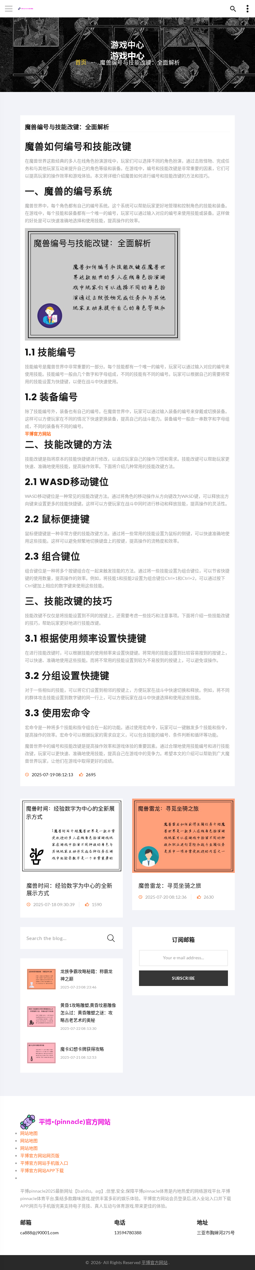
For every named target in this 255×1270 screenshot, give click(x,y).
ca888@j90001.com (39, 1232)
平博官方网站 (154, 1262)
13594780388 (127, 1232)
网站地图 (29, 1133)
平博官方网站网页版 (39, 1155)
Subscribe (183, 978)
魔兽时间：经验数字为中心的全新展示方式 (69, 889)
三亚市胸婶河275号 (216, 1232)
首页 (81, 62)
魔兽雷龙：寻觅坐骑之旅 (170, 886)
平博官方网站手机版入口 (44, 1163)
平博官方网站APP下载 (42, 1170)
